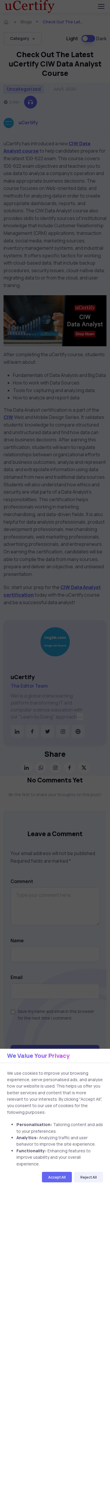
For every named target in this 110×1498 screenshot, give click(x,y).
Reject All (88, 1177)
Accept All (57, 1177)
